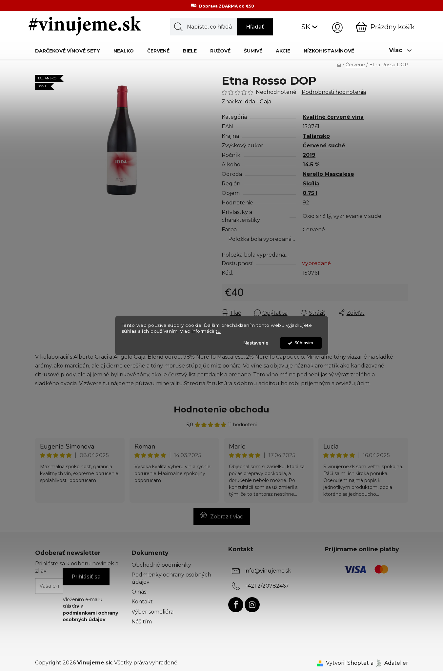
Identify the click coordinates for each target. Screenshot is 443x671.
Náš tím (141, 622)
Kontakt (142, 601)
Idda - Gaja (257, 101)
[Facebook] (235, 604)
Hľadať (255, 27)
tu (218, 331)
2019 (309, 155)
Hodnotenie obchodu (221, 409)
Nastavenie (255, 343)
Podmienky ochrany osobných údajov (171, 578)
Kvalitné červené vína (333, 117)
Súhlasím (303, 343)
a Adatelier (389, 663)
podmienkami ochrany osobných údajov (90, 616)
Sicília (311, 183)
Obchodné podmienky (161, 565)
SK (306, 27)
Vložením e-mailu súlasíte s (90, 609)
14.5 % (311, 164)
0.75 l (310, 193)
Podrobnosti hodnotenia (334, 92)
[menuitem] (68, 51)
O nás (138, 592)
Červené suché (324, 145)
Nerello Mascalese (328, 174)
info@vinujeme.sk (268, 571)
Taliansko (316, 136)
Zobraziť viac (226, 517)
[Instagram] (252, 604)
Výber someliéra (152, 612)
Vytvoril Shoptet (347, 663)
